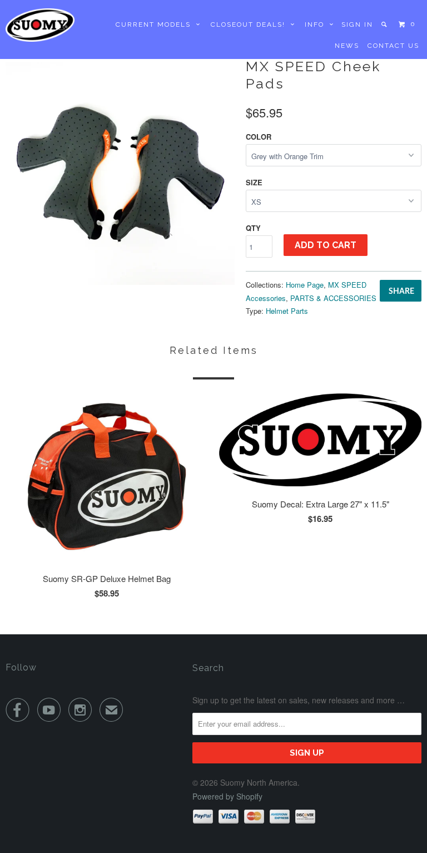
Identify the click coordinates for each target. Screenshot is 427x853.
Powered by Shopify (227, 796)
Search (208, 668)
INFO (317, 24)
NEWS (347, 46)
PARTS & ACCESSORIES (333, 298)
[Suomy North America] (40, 25)
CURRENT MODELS (156, 24)
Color (258, 136)
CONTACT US (393, 46)
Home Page (305, 284)
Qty (253, 228)
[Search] (385, 24)
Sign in (357, 24)
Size (254, 182)
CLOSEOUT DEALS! (251, 24)
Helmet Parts (287, 310)
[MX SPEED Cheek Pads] (120, 170)
